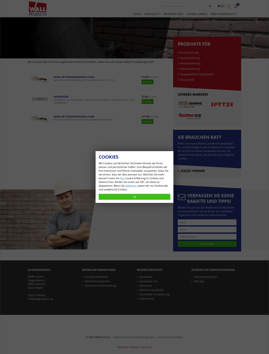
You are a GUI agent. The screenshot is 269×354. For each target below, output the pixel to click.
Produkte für (172, 14)
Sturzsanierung (190, 58)
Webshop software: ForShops (134, 347)
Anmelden (207, 244)
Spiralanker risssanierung (154, 294)
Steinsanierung (190, 69)
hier (122, 178)
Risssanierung (189, 52)
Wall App (199, 281)
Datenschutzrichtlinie (170, 337)
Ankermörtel (146, 298)
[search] (210, 6)
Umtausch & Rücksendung (100, 285)
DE (222, 6)
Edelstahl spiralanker (151, 290)
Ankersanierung (190, 63)
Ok (134, 197)
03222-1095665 (193, 171)
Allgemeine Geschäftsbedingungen (134, 337)
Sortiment (151, 14)
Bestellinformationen (97, 281)
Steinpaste (145, 285)
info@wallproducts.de (40, 299)
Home (137, 14)
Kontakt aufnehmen (96, 277)
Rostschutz (187, 79)
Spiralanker (146, 277)
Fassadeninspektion (205, 277)
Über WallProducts (223, 14)
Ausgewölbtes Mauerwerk (197, 74)
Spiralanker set (148, 281)
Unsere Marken (197, 14)
